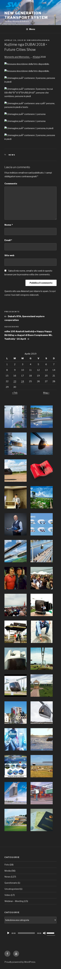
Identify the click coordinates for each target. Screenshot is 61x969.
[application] (30, 933)
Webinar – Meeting (14, 901)
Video (7, 895)
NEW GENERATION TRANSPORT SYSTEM (26, 15)
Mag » (46, 392)
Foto (6, 864)
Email (8, 240)
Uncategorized (12, 889)
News (12, 155)
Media (7, 870)
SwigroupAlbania (38, 40)
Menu (32, 29)
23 (14, 381)
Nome (8, 225)
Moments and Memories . (17, 57)
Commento (10, 183)
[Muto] (44, 933)
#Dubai (36, 57)
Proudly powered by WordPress (19, 962)
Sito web (9, 255)
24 (22, 381)
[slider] (51, 932)
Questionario (10, 883)
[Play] (8, 933)
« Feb (14, 392)
